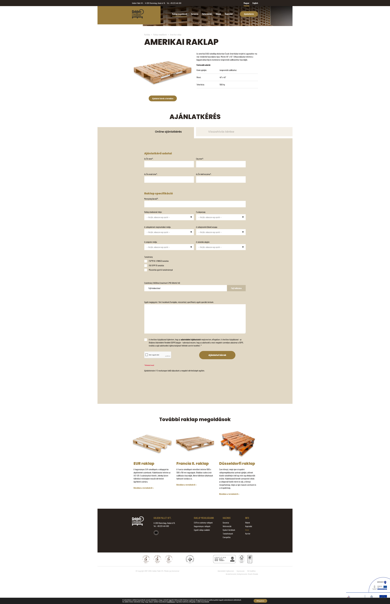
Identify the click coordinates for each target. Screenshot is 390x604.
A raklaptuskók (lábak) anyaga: (206, 227)
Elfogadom (260, 601)
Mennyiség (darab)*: (151, 198)
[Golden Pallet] (138, 520)
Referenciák (207, 14)
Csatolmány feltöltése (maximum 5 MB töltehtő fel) (162, 283)
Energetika (226, 537)
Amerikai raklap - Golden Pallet (138, 13)
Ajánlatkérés (249, 14)
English (255, 3)
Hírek (247, 530)
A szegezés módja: (150, 242)
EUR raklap (144, 463)
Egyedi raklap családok (202, 530)
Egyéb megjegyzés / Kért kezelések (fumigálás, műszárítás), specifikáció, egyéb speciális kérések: (179, 302)
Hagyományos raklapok (202, 526)
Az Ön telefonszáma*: (203, 174)
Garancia (194, 14)
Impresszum (240, 571)
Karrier (247, 533)
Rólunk (218, 14)
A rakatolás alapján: (203, 242)
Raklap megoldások (179, 14)
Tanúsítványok (228, 533)
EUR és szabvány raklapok (203, 522)
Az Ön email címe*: (150, 174)
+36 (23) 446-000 (175, 3)
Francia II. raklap (192, 463)
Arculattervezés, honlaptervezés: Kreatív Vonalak (242, 574)
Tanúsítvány (148, 257)
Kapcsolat (229, 14)
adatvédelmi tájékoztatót (191, 339)
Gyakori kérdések (229, 530)
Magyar (246, 3)
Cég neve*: (200, 158)
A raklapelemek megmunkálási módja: (157, 227)
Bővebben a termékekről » (144, 488)
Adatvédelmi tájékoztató (226, 571)
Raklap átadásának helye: (153, 212)
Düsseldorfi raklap (237, 463)
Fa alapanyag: (201, 212)
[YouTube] (156, 532)
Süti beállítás (251, 571)
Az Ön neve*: (148, 158)
